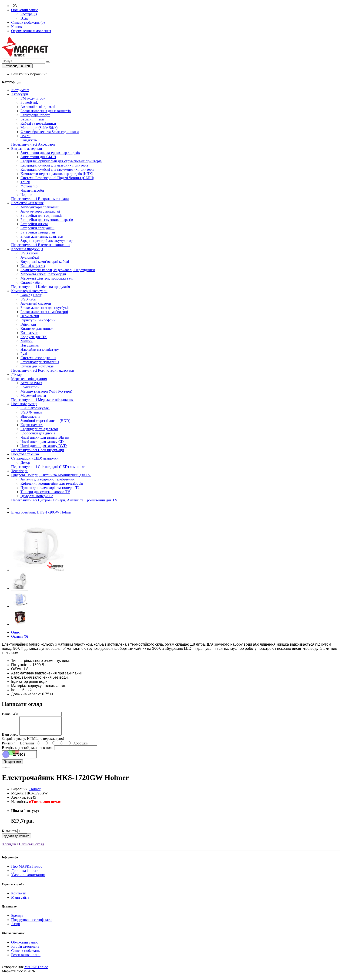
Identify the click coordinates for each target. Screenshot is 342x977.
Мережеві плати (33, 395)
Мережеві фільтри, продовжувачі (46, 278)
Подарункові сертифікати (31, 920)
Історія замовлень (25, 946)
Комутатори (30, 387)
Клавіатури (29, 333)
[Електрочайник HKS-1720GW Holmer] (37, 570)
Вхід (24, 18)
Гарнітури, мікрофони (38, 320)
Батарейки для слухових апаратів (46, 220)
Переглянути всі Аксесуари (33, 144)
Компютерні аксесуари (29, 291)
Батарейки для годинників (41, 215)
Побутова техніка (25, 454)
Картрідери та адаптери (39, 429)
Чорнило (27, 195)
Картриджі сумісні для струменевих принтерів (57, 169)
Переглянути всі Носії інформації (37, 450)
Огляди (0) (19, 636)
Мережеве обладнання (29, 379)
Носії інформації (24, 404)
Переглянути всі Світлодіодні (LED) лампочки (48, 467)
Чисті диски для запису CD (42, 441)
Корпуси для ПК (33, 337)
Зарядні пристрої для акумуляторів (47, 241)
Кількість (9, 831)
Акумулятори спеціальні (39, 207)
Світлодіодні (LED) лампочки (35, 458)
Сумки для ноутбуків (37, 366)
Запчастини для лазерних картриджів (50, 153)
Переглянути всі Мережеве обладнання (42, 400)
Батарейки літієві (34, 224)
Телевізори (19, 471)
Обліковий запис (24, 942)
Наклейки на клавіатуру (39, 349)
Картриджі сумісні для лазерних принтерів (54, 165)
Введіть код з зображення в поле (27, 748)
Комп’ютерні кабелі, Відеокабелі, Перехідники (57, 270)
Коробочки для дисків (37, 433)
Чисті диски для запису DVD (43, 446)
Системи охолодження (38, 358)
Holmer (34, 789)
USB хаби (28, 299)
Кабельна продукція (27, 249)
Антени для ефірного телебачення (47, 479)
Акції (15, 924)
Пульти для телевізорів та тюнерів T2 (50, 488)
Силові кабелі (31, 282)
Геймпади (28, 324)
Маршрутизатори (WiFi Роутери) (46, 391)
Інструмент (20, 90)
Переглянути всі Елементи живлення (40, 245)
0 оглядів (9, 844)
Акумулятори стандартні (40, 211)
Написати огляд (31, 844)
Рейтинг (8, 743)
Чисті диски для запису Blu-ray (45, 437)
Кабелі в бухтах (32, 266)
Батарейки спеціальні (37, 228)
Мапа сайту (20, 897)
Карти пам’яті (31, 425)
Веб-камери (29, 316)
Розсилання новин (25, 955)
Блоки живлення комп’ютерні (44, 312)
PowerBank (29, 102)
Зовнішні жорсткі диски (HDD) (45, 421)
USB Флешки (31, 412)
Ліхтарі (17, 375)
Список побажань (25, 951)
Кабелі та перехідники (38, 123)
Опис (15, 632)
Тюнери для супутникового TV (45, 492)
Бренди (17, 915)
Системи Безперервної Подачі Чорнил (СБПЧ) (57, 178)
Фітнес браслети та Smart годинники (49, 132)
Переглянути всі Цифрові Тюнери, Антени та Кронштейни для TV (64, 500)
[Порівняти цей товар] (8, 767)
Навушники (29, 345)
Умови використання (28, 875)
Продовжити (12, 762)
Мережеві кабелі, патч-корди (43, 274)
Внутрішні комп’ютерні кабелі (44, 261)
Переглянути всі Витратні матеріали (40, 199)
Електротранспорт (35, 115)
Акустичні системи (35, 303)
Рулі (23, 354)
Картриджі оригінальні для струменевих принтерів (61, 161)
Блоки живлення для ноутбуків (45, 308)
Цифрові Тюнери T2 (36, 496)
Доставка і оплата (25, 871)
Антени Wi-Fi (31, 383)
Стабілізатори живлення (39, 362)
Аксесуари (19, 94)
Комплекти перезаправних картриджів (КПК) (56, 174)
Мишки (26, 341)
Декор (25, 462)
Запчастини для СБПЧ (38, 157)
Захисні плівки (32, 119)
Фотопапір (28, 186)
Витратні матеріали (26, 148)
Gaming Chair (30, 295)
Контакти (18, 893)
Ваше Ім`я (10, 714)
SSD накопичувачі (35, 408)
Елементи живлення (27, 203)
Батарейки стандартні (37, 232)
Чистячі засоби (32, 190)
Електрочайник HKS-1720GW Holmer (41, 512)
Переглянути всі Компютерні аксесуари (42, 370)
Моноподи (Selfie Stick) (38, 128)
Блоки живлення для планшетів (45, 111)
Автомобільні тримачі (37, 107)
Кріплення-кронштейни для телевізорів (51, 483)
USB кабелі (29, 253)
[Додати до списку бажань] (4, 767)
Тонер (25, 182)
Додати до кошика (16, 836)
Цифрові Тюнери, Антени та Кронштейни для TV (51, 475)
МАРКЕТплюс (36, 967)
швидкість (28, 140)
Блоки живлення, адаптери (41, 236)
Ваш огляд (10, 734)
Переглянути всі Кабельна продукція (40, 287)
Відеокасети (30, 416)
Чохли (25, 136)
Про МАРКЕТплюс (26, 866)
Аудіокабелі (29, 257)
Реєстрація (28, 14)
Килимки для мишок (37, 328)
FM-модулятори (33, 98)
